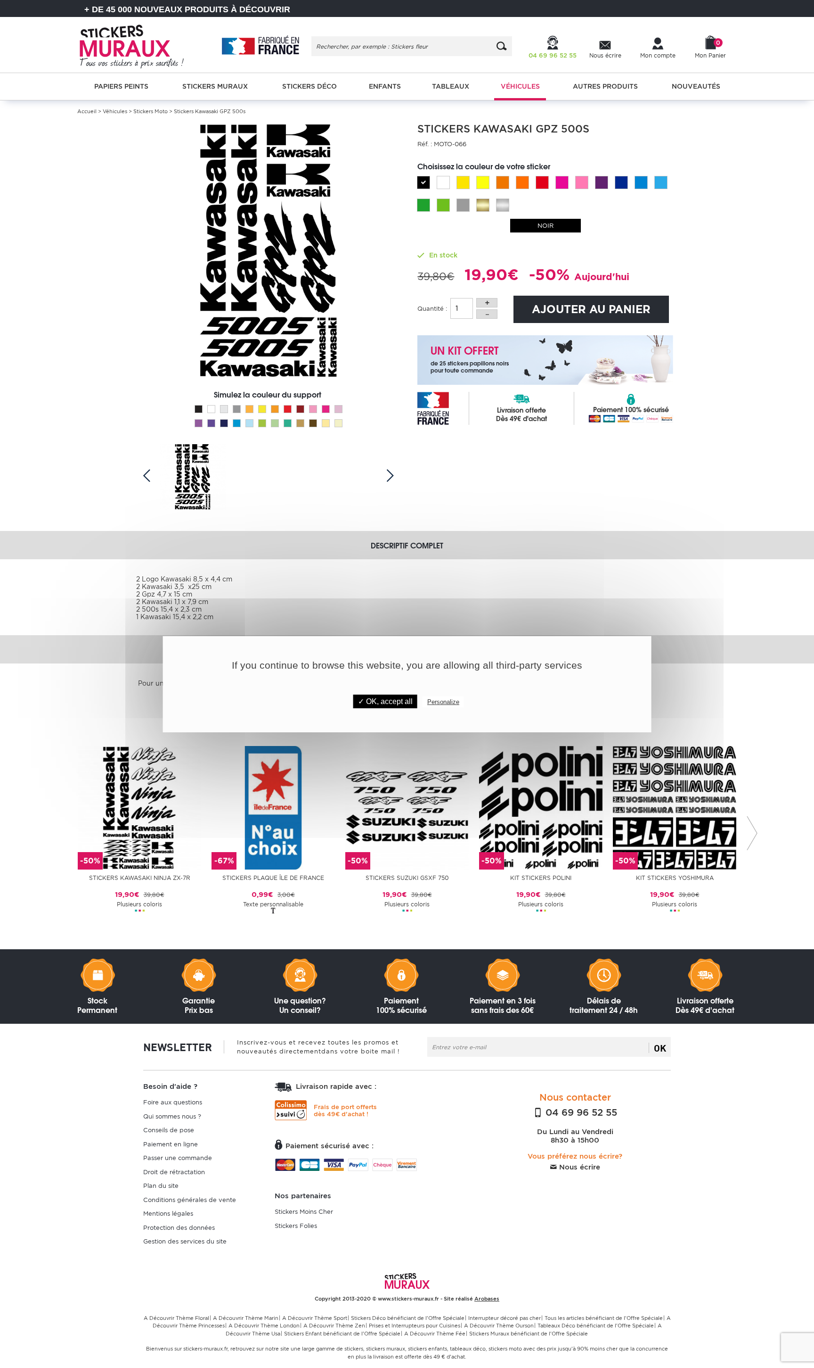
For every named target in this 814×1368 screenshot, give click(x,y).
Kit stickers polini (540, 877)
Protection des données (179, 1227)
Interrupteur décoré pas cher (504, 1318)
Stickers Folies (296, 1225)
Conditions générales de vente (189, 1199)
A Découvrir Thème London (264, 1325)
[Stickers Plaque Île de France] (273, 807)
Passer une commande (177, 1157)
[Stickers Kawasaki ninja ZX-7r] (139, 807)
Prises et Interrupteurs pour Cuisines (414, 1325)
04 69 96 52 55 (580, 1112)
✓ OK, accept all (385, 701)
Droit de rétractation (174, 1172)
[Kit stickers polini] (540, 807)
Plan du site (161, 1185)
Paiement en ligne (170, 1144)
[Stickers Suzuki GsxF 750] (407, 807)
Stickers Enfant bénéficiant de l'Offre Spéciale (342, 1333)
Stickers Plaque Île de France (273, 877)
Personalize (443, 701)
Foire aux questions (172, 1102)
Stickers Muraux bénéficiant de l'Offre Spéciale (528, 1333)
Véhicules (115, 111)
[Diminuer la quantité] (486, 314)
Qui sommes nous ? (172, 1116)
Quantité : (432, 308)
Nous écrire (578, 1167)
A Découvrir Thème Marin (245, 1318)
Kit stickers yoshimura (675, 877)
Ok (660, 1048)
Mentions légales (168, 1213)
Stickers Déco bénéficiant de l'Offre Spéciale (407, 1318)
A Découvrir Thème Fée (434, 1333)
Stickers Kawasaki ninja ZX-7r (139, 877)
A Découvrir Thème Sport (314, 1318)
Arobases (486, 1298)
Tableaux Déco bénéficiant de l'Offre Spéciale (595, 1325)
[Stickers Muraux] (139, 44)
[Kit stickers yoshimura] (674, 807)
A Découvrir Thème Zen (334, 1325)
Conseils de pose (168, 1130)
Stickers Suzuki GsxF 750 (407, 877)
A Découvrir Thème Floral (176, 1318)
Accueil (87, 111)
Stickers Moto (150, 111)
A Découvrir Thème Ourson (499, 1325)
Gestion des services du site (185, 1241)
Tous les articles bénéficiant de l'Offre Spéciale (604, 1318)
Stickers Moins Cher (304, 1211)
